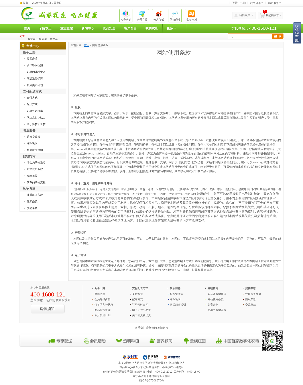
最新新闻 (151, 327)
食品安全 (109, 28)
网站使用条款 (35, 169)
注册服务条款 (35, 194)
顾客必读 (32, 58)
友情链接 (162, 327)
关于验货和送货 (36, 124)
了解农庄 (45, 28)
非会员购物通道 (36, 162)
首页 (27, 28)
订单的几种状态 (36, 71)
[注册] (242, 2)
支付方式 (32, 97)
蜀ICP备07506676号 (151, 380)
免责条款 (32, 175)
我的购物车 (272, 15)
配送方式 (32, 104)
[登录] (235, 2)
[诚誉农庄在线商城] (62, 13)
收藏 (25, 2)
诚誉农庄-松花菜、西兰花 (43, 36)
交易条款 (32, 208)
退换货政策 (33, 136)
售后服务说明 (35, 150)
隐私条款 (32, 201)
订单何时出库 (35, 111)
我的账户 (244, 15)
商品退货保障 (35, 78)
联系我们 (140, 327)
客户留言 (130, 28)
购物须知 (47, 309)
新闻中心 (88, 28)
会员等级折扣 (35, 65)
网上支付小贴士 (36, 117)
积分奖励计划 (35, 85)
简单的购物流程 (36, 182)
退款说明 (32, 143)
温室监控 (66, 28)
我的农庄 (152, 28)
